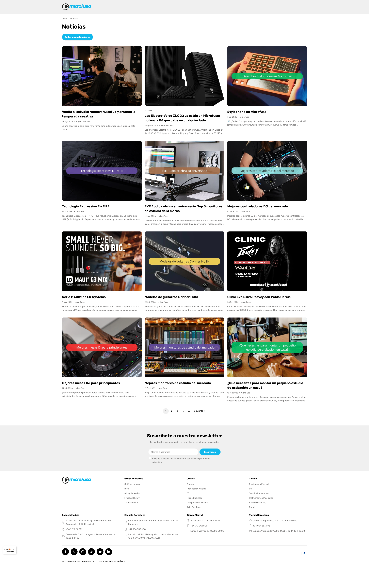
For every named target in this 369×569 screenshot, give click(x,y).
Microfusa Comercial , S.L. (83, 561)
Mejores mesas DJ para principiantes (91, 383)
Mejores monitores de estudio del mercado (178, 383)
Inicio (64, 18)
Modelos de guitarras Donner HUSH (172, 297)
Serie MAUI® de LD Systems (84, 297)
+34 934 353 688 (137, 529)
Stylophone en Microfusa (246, 112)
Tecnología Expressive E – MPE (86, 206)
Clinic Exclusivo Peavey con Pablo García (259, 297)
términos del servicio (184, 458)
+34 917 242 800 (199, 525)
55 (189, 411)
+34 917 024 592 (74, 529)
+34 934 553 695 (261, 525)
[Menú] (14, 547)
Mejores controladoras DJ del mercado (257, 206)
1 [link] (165, 411)
